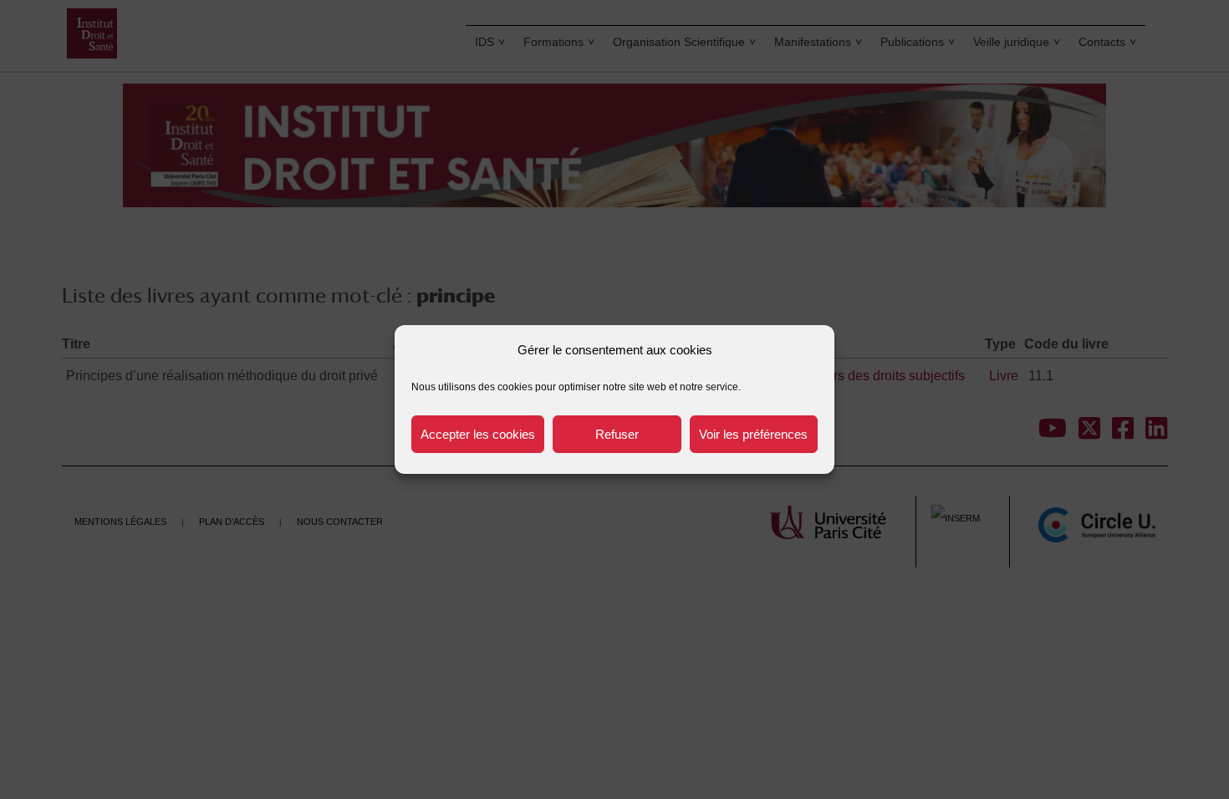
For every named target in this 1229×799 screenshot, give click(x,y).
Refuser (617, 434)
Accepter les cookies (478, 434)
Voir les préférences (753, 434)
